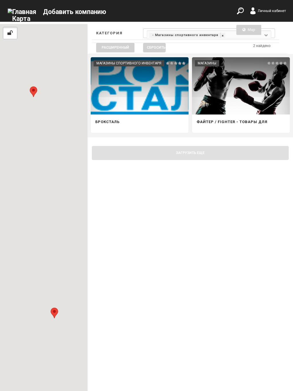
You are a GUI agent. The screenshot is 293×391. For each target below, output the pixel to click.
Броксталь (107, 122)
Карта (21, 19)
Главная (24, 12)
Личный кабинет (272, 11)
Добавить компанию (74, 12)
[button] (33, 91)
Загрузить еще (190, 153)
